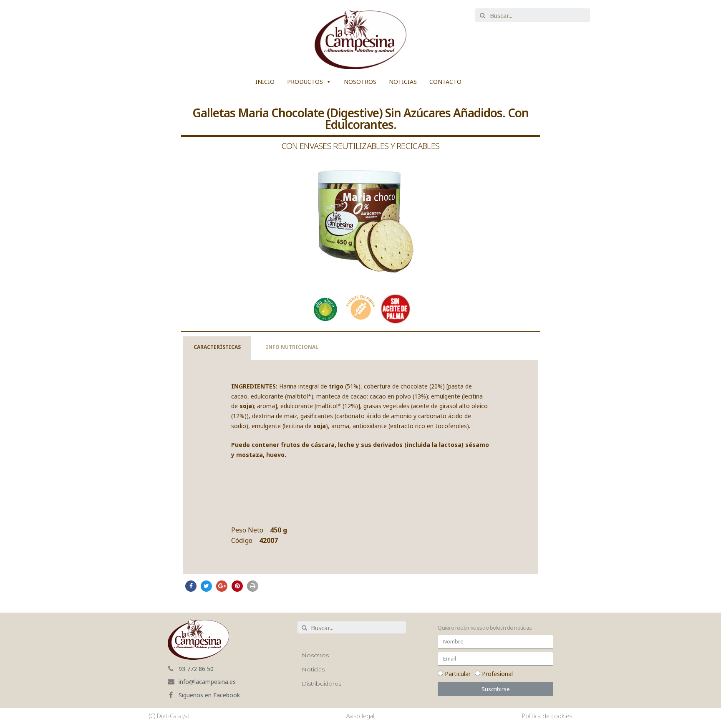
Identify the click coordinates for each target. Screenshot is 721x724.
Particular (458, 674)
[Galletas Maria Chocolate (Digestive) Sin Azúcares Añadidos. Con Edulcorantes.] (360, 217)
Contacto (445, 82)
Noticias (403, 82)
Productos (305, 82)
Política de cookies (547, 716)
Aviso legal (360, 716)
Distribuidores (321, 683)
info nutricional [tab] (292, 347)
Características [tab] (217, 347)
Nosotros (360, 82)
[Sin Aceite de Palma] (395, 309)
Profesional (497, 674)
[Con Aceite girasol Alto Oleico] (325, 309)
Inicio (265, 82)
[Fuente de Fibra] (360, 309)
